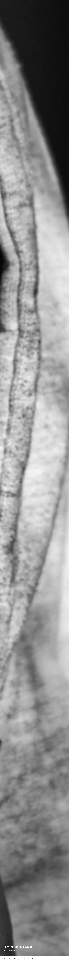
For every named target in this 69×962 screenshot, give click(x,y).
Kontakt (26, 959)
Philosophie (17, 959)
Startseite (7, 959)
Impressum (35, 959)
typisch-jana (18, 947)
